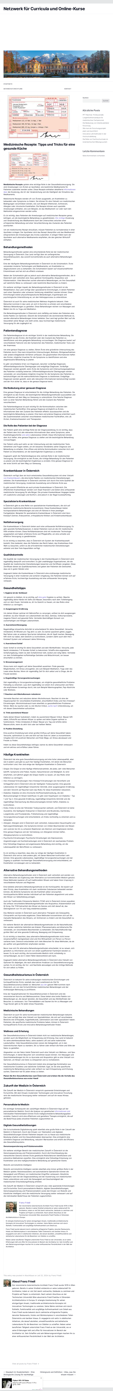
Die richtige (60, 218)
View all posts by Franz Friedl (25, 1364)
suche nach (52, 706)
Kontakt (67, 89)
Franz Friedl (56, 1275)
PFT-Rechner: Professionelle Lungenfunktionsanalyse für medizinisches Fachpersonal (93, 117)
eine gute (42, 597)
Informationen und (62, 1111)
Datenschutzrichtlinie (13, 89)
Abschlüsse (29, 1275)
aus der (44, 985)
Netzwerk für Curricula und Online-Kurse (44, 8)
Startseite (8, 84)
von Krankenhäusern (12, 478)
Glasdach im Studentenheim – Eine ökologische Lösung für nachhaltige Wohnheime (19, 1374)
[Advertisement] (56, 30)
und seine (26, 435)
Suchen (86, 98)
